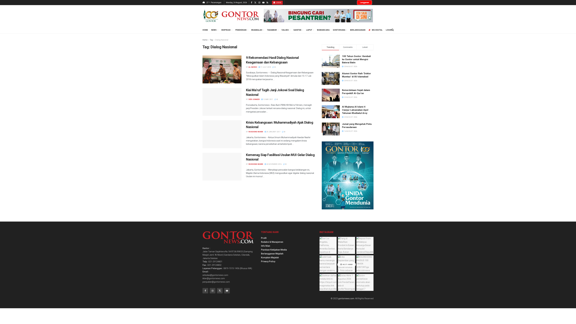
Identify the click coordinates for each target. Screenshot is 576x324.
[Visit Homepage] (231, 15)
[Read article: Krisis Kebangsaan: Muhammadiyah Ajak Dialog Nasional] (222, 134)
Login (278, 3)
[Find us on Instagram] (259, 2)
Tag (211, 40)
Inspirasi (226, 30)
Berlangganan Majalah (272, 253)
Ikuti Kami (347, 265)
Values (285, 30)
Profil (264, 238)
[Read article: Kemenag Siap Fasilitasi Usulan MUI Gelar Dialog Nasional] (222, 167)
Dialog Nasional (221, 40)
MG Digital (377, 30)
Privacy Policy (268, 261)
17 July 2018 (265, 67)
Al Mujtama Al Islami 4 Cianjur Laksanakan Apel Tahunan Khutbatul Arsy (355, 109)
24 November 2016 (274, 164)
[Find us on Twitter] (255, 2)
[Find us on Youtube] (263, 2)
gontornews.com (346, 298)
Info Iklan (265, 246)
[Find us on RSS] (267, 2)
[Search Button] (393, 30)
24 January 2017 (273, 132)
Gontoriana (339, 30)
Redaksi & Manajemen (272, 242)
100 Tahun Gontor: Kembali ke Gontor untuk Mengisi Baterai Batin (356, 59)
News (213, 30)
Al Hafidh (253, 67)
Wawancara (323, 30)
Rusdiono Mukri (256, 132)
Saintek (297, 30)
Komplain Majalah (270, 257)
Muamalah (256, 30)
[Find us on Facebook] (251, 2)
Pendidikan (240, 30)
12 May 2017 (268, 99)
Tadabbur (272, 30)
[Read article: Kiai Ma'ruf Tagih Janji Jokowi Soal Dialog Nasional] (222, 102)
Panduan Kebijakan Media (274, 250)
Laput (309, 30)
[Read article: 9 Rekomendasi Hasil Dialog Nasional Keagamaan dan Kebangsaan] (222, 69)
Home (205, 30)
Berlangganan (357, 30)
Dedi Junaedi (254, 99)
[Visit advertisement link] (318, 15)
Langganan (364, 3)
